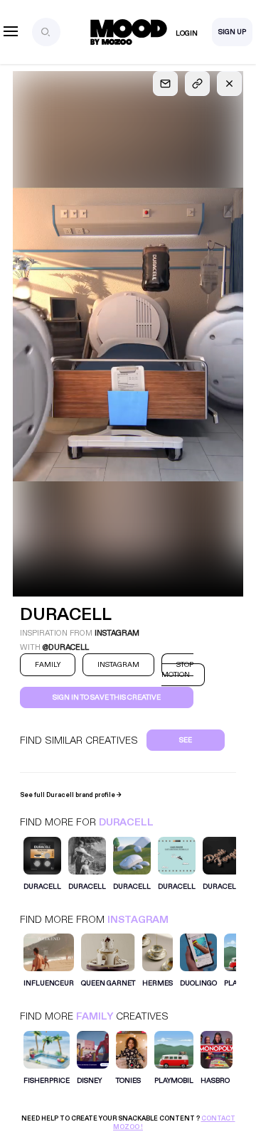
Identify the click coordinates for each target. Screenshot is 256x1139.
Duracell (126, 822)
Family (94, 1016)
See (185, 740)
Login (187, 33)
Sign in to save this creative (107, 697)
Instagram (138, 919)
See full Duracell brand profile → (71, 795)
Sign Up (232, 32)
